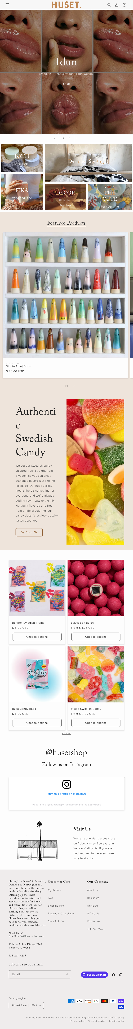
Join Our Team (96, 929)
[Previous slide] (54, 138)
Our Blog (92, 905)
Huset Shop (39, 804)
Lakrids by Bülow (83, 622)
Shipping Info (56, 905)
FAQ (50, 897)
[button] (7, 5)
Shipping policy (117, 1021)
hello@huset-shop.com (30, 936)
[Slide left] (59, 386)
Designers (93, 897)
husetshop (56, 804)
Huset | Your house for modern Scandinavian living (61, 1017)
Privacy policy (77, 1021)
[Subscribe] (67, 974)
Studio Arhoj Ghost (19, 366)
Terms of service (96, 1021)
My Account (55, 890)
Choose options (37, 636)
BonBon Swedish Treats (28, 622)
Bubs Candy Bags (24, 708)
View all (66, 733)
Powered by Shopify (97, 1017)
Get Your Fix (29, 532)
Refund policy (117, 1017)
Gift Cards (93, 913)
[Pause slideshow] (78, 138)
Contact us (93, 921)
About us (92, 890)
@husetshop (66, 753)
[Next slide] (70, 138)
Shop (66, 83)
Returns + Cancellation (61, 913)
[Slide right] (74, 386)
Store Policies (56, 921)
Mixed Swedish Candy (86, 708)
